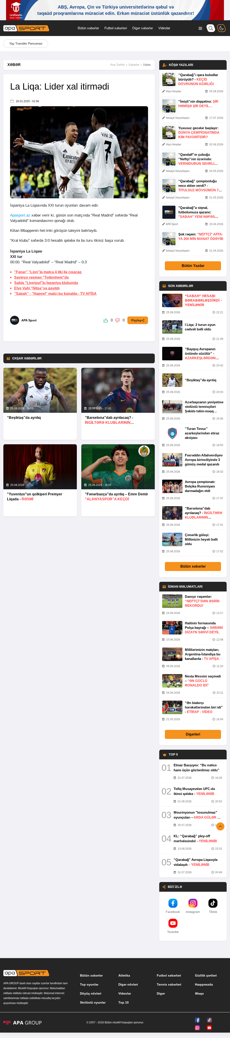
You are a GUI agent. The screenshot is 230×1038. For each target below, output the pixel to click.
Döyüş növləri (90, 993)
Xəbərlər (133, 64)
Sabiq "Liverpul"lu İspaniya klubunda (46, 283)
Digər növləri (128, 984)
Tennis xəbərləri (169, 984)
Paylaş (136, 320)
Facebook (172, 912)
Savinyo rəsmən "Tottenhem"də (41, 277)
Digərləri (193, 734)
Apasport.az (20, 215)
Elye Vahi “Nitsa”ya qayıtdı (37, 288)
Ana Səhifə (117, 64)
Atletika (124, 975)
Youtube (173, 932)
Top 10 (123, 1002)
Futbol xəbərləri (115, 28)
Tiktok (213, 912)
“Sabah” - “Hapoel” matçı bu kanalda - (55, 294)
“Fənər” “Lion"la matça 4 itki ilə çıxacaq (48, 272)
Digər (161, 993)
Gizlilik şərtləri (206, 975)
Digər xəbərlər (142, 28)
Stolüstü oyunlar (93, 1002)
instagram (192, 912)
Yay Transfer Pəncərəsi (25, 43)
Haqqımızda (204, 984)
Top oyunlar (89, 984)
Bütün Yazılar (193, 266)
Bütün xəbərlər (88, 28)
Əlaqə (199, 993)
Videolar (164, 28)
